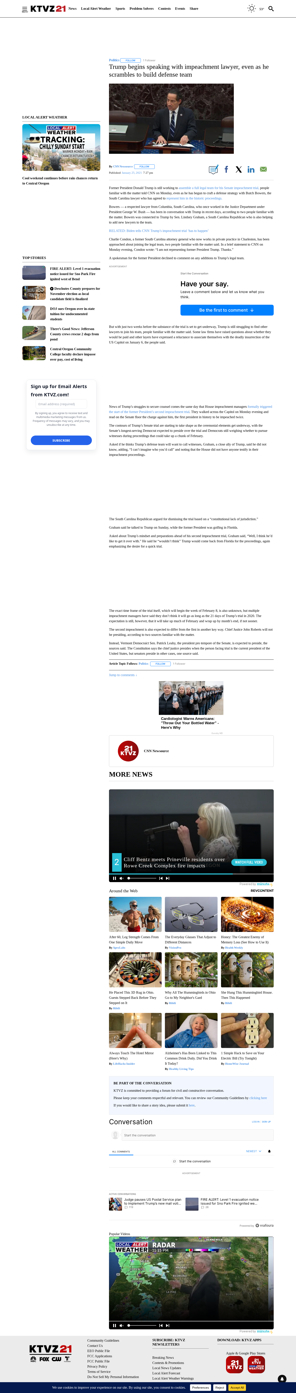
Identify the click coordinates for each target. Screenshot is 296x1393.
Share (194, 8)
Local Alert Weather (96, 8)
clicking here (258, 1098)
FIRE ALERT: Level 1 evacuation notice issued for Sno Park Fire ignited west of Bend (75, 274)
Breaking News (163, 1357)
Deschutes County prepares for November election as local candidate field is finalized (75, 294)
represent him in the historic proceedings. (194, 198)
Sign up (266, 1121)
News (72, 8)
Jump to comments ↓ (123, 675)
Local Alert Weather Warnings (173, 1378)
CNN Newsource (123, 166)
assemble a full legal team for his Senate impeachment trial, (219, 188)
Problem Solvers (142, 8)
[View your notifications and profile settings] (269, 1151)
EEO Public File (98, 1351)
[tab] (121, 1151)
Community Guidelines (103, 1340)
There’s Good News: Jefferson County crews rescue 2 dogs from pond (74, 334)
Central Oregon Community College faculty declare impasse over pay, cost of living (73, 354)
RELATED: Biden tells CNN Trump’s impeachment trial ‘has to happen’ (159, 231)
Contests (164, 8)
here (192, 1105)
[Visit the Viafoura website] (264, 1225)
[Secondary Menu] (28, 8)
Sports (120, 8)
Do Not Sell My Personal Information (113, 1377)
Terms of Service (99, 1372)
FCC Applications (99, 1356)
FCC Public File (98, 1361)
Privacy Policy (97, 1366)
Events (180, 8)
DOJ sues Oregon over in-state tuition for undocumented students (72, 314)
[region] (191, 1173)
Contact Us (95, 1346)
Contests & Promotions (168, 1363)
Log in (256, 1121)
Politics (143, 663)
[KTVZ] (48, 8)
